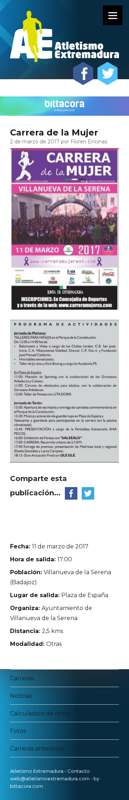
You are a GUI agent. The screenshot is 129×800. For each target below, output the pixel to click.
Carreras (22, 678)
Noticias (21, 695)
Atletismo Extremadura (36, 771)
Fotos (18, 731)
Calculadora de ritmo (40, 713)
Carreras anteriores (37, 748)
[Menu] (113, 15)
